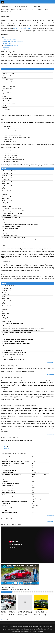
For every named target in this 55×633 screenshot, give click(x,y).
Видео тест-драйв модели (9, 49)
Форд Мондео (16, 28)
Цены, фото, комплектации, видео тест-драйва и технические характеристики (28, 626)
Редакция (5, 629)
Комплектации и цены (8, 35)
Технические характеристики (9, 39)
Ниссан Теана (23, 28)
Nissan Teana (7, 443)
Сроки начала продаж (8, 37)
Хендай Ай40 (29, 28)
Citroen (5, 446)
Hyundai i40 (6, 448)
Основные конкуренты (8, 43)
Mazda (7, 16)
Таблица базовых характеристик (10, 45)
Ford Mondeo (7, 444)
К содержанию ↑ (50, 362)
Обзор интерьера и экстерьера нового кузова (13, 41)
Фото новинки (6, 47)
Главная (3, 16)
